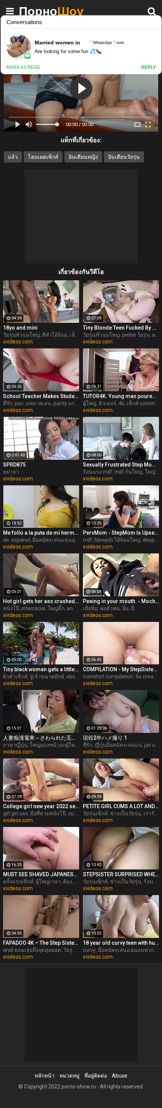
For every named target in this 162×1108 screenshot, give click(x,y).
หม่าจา (11, 472)
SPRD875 (14, 465)
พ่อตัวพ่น (110, 608)
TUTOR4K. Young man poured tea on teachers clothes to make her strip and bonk (121, 396)
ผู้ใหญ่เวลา (48, 881)
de (6, 540)
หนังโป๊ (11, 608)
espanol (20, 540)
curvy (89, 950)
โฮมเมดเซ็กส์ (43, 157)
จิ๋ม (125, 608)
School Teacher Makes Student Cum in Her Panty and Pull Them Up (41, 396)
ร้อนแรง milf (97, 472)
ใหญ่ (150, 472)
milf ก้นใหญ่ (128, 472)
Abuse (119, 1076)
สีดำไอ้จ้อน (54, 335)
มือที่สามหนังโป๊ (48, 813)
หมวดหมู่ (69, 1076)
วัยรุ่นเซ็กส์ (95, 813)
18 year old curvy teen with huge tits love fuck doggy (121, 943)
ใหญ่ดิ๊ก (55, 608)
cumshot (78, 813)
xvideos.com (18, 342)
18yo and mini (20, 328)
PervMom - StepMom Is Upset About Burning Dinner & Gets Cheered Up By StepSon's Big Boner (121, 533)
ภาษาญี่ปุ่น (15, 745)
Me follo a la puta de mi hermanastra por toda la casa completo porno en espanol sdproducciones (41, 533)
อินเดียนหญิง (83, 157)
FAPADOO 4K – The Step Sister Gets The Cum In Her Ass (41, 943)
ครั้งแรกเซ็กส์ (18, 881)
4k (121, 403)
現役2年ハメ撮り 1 (105, 738)
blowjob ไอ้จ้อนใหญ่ (117, 540)
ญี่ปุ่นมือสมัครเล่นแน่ (118, 745)
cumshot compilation (108, 676)
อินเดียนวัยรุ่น (124, 157)
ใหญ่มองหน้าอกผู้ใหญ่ (54, 745)
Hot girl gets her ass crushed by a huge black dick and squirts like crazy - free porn (41, 601)
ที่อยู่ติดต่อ (95, 1076)
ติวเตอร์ (107, 403)
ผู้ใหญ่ (89, 403)
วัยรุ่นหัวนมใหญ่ (21, 335)
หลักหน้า (45, 1076)
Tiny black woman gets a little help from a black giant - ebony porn (41, 669)
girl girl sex (15, 813)
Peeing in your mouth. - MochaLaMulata (121, 601)
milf (87, 540)
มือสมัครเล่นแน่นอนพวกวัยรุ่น (66, 540)
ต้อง (67, 881)
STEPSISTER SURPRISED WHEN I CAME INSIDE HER (121, 874)
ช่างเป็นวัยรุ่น (125, 813)
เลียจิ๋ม (90, 608)
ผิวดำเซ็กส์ (15, 676)
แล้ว (13, 157)
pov (19, 403)
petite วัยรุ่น (136, 335)
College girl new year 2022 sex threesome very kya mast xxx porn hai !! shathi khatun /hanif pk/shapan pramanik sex (41, 806)
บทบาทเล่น (38, 403)
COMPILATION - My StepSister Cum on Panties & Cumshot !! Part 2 (121, 669)
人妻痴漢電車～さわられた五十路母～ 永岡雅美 (41, 738)
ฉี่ (132, 608)
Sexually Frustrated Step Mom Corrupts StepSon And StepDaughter (121, 465)
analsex (76, 608)
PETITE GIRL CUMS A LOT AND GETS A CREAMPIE (121, 806)
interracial (33, 608)
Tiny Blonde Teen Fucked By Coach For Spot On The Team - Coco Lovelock (121, 328)
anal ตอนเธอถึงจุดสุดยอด (32, 950)
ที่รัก (7, 403)
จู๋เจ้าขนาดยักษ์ (47, 676)
